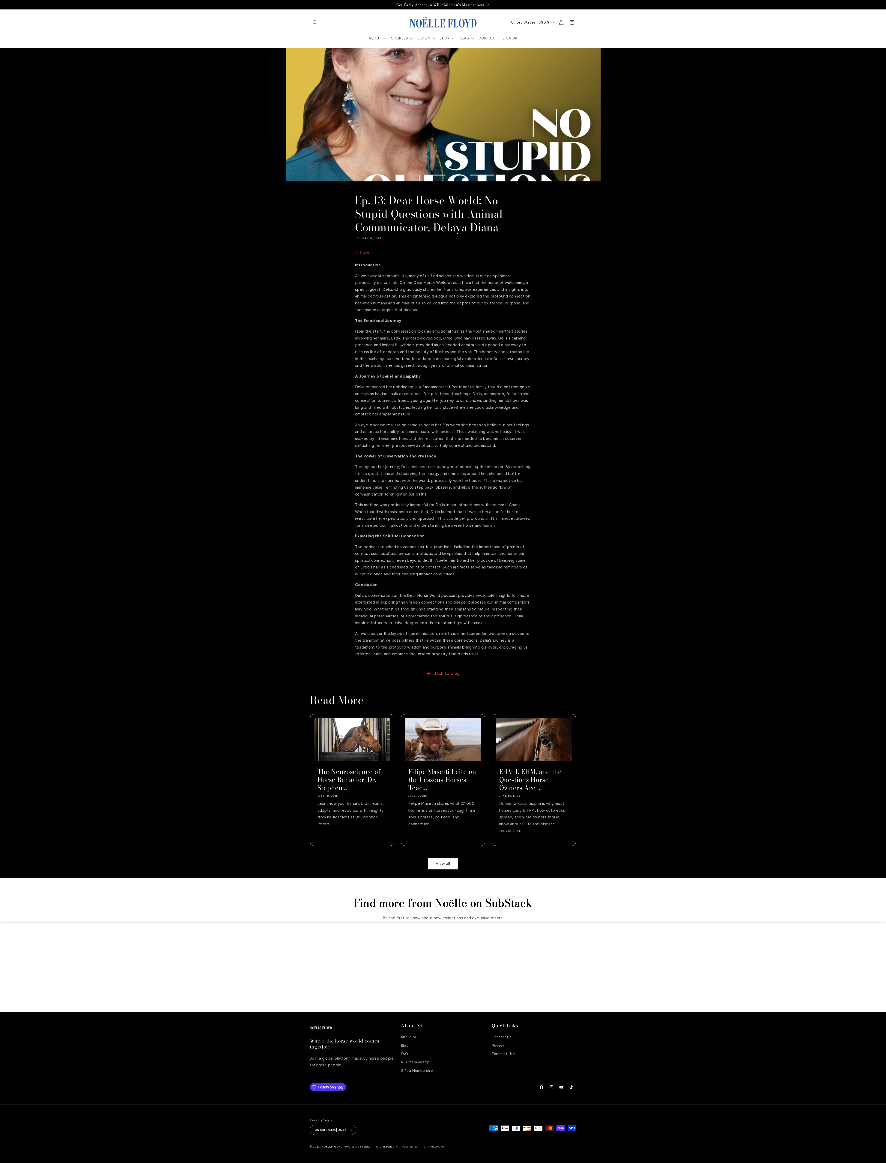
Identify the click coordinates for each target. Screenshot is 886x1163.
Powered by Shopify (357, 1146)
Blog (405, 1045)
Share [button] (364, 252)
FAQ (404, 1054)
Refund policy (384, 1146)
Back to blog (446, 673)
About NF (409, 1037)
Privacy (498, 1045)
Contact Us (501, 1037)
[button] (315, 22)
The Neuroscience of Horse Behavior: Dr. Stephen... (349, 780)
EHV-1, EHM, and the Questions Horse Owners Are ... (530, 780)
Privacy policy (408, 1146)
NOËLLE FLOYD (332, 1146)
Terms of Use (503, 1054)
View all (443, 863)
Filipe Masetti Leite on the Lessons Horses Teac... (442, 780)
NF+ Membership (415, 1062)
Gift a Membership (417, 1071)
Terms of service (433, 1146)
